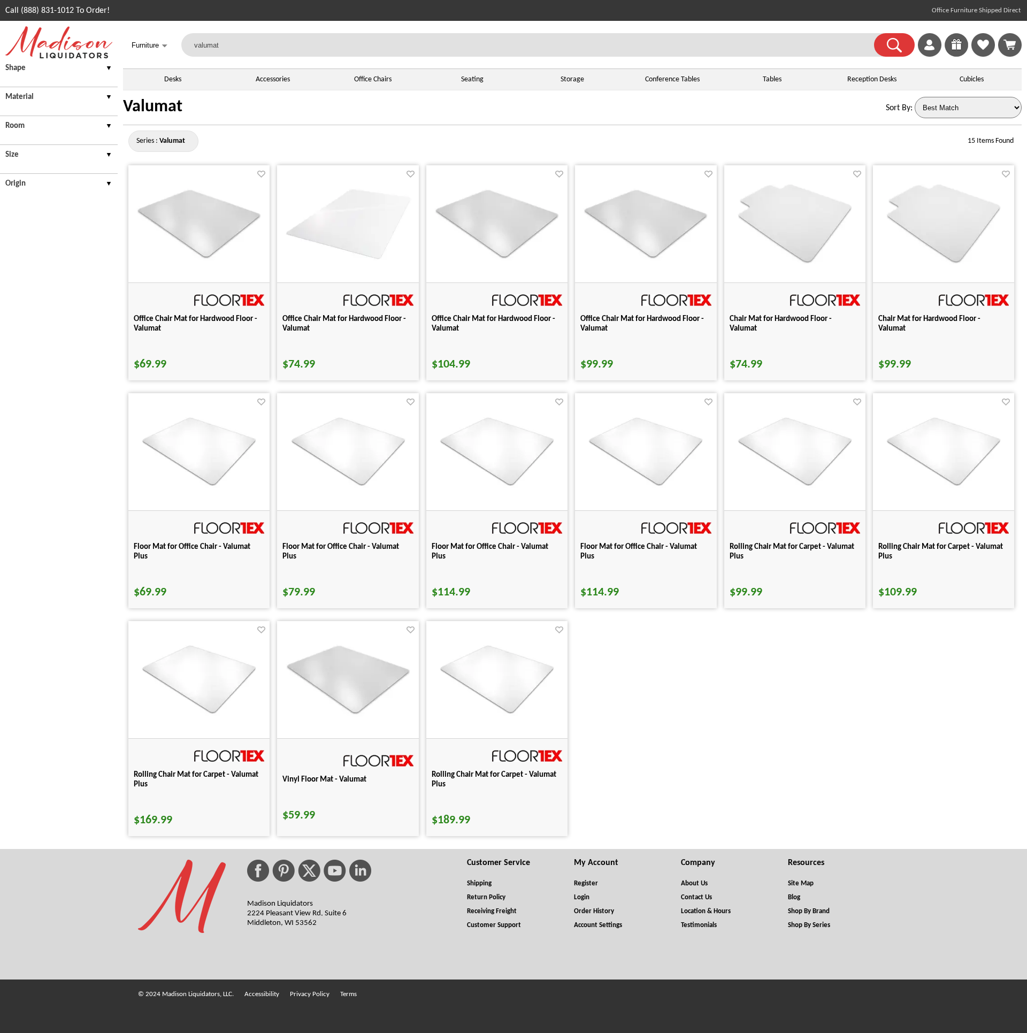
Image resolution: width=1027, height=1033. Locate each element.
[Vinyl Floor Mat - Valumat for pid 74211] (348, 714)
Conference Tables (672, 79)
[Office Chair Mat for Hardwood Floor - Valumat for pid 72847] (348, 259)
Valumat (152, 107)
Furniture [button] (149, 45)
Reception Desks (871, 79)
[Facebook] (258, 871)
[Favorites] (983, 54)
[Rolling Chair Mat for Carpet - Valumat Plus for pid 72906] (199, 713)
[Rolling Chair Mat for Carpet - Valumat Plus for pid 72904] (795, 485)
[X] (309, 871)
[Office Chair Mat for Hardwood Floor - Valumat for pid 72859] (497, 259)
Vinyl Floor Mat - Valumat (324, 780)
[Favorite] (261, 174)
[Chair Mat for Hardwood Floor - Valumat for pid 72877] (943, 263)
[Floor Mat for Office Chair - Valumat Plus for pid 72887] (645, 485)
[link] (1010, 45)
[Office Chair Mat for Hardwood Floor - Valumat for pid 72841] (199, 259)
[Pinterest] (283, 871)
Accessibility (261, 994)
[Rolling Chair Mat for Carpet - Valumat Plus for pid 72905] (943, 485)
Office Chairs (373, 79)
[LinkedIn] (360, 871)
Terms (348, 994)
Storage (572, 79)
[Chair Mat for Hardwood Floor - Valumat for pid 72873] (795, 263)
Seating (472, 79)
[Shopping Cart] (1010, 45)
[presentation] (59, 70)
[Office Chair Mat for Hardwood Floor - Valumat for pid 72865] (645, 259)
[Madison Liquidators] (58, 56)
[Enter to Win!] (956, 54)
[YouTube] (335, 871)
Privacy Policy (309, 994)
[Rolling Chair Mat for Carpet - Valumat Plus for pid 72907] (497, 713)
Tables (772, 79)
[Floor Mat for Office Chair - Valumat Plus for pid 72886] (497, 485)
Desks (172, 79)
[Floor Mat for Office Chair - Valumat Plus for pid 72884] (199, 485)
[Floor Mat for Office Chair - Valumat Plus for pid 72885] (348, 485)
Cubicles (972, 79)
